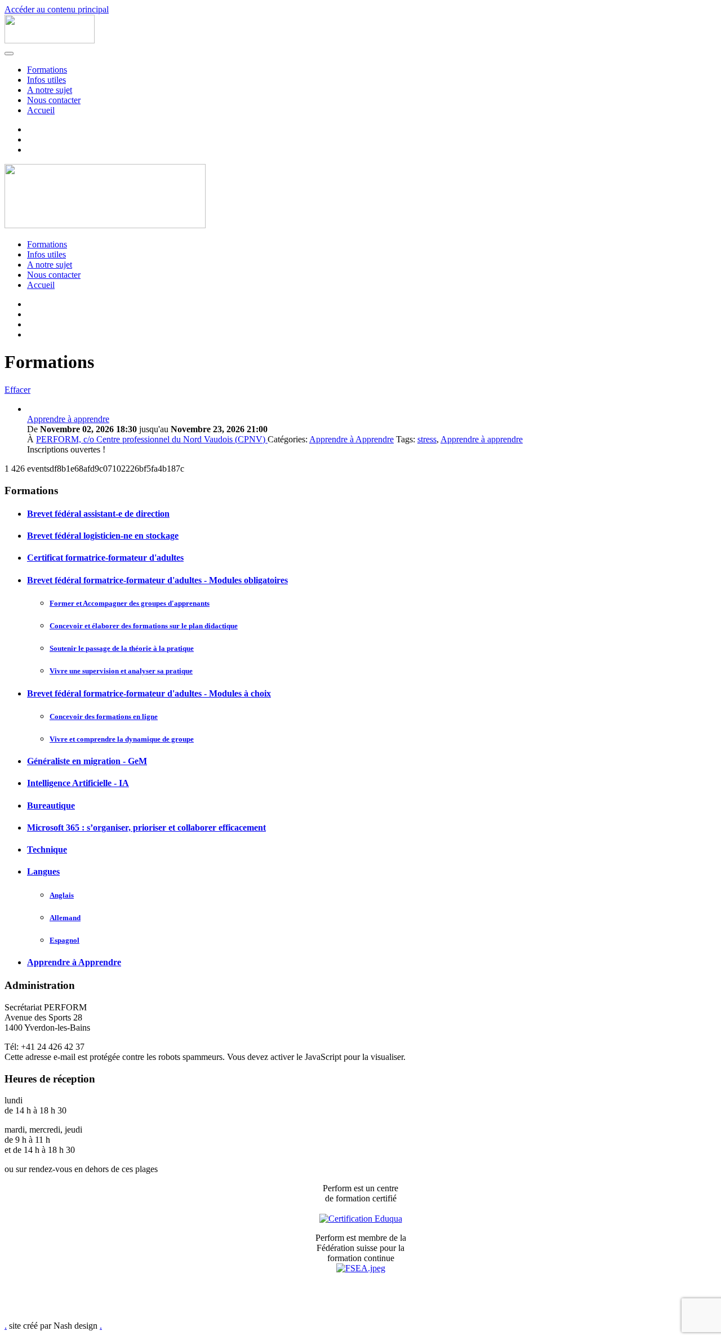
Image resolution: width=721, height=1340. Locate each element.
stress (427, 439)
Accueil (41, 110)
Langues (43, 871)
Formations (47, 69)
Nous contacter (54, 100)
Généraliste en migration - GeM (87, 761)
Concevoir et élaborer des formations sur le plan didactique (144, 626)
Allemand (65, 917)
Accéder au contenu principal (57, 9)
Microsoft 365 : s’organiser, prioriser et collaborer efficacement (146, 827)
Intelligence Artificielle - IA (78, 783)
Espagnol (64, 940)
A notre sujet (49, 90)
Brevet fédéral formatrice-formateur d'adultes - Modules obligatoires (157, 580)
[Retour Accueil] (50, 40)
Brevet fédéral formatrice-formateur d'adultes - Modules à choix (149, 693)
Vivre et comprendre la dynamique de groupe (122, 739)
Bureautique (51, 805)
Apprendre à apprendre (68, 419)
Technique (47, 849)
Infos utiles (46, 80)
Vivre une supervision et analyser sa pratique (121, 671)
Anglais (62, 895)
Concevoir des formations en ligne (104, 716)
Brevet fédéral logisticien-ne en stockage (103, 535)
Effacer (17, 389)
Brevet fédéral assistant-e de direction (98, 513)
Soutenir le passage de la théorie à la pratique (122, 648)
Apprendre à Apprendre (351, 439)
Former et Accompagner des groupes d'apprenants (130, 603)
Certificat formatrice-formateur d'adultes (105, 557)
